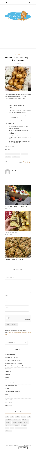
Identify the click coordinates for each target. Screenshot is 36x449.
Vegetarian (16, 156)
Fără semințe (9, 425)
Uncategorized (8, 405)
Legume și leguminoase (10, 382)
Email (6, 301)
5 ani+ (12, 416)
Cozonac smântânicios (11, 232)
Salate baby (7, 397)
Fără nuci (8, 422)
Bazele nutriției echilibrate (11, 357)
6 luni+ (17, 416)
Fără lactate (15, 154)
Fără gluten (17, 419)
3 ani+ (7, 416)
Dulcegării (18, 54)
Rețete (6, 394)
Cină (29, 416)
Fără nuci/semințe (17, 422)
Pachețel (8, 156)
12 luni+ (8, 154)
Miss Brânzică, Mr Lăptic (11, 385)
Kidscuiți (7, 380)
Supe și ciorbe (8, 399)
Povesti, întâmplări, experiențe (12, 391)
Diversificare (8, 368)
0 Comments (8, 162)
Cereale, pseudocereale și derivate (13, 363)
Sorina (14, 170)
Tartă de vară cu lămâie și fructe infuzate (16, 206)
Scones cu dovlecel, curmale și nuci (14, 259)
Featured (7, 377)
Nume (7, 295)
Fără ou (26, 422)
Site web (7, 307)
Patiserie (7, 388)
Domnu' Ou (8, 371)
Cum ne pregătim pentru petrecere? (14, 366)
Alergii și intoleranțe (10, 354)
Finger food (9, 419)
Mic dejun (24, 154)
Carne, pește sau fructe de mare (13, 360)
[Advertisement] (18, 37)
